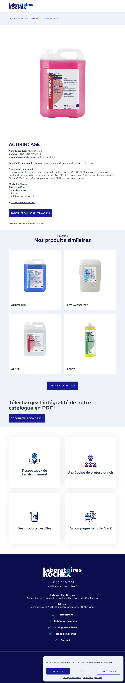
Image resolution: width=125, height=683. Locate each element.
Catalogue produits (65, 621)
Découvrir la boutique (62, 386)
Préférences (109, 671)
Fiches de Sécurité (65, 633)
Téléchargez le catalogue (26, 418)
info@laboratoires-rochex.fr (62, 586)
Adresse (62, 604)
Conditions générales (92, 678)
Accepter (58, 671)
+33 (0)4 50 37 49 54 (62, 582)
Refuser (83, 671)
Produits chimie (29, 18)
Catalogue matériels (65, 627)
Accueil (13, 18)
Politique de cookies (72, 678)
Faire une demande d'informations (30, 213)
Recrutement (65, 614)
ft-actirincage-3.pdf (23, 203)
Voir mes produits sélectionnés (27, 223)
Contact (65, 640)
